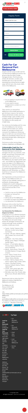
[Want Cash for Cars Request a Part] (14, 20)
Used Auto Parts (13, 334)
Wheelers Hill (20, 144)
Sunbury (13, 282)
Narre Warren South (10, 207)
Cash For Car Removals (19, 394)
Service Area (14, 347)
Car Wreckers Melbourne (14, 320)
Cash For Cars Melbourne (14, 341)
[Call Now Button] (24, 410)
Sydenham (11, 144)
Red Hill (16, 206)
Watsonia (21, 206)
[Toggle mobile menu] (25, 2)
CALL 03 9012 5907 (16, 55)
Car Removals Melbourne (14, 327)
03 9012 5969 (5, 368)
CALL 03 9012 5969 (10, 9)
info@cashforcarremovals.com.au (11, 372)
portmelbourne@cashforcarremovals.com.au (15, 299)
